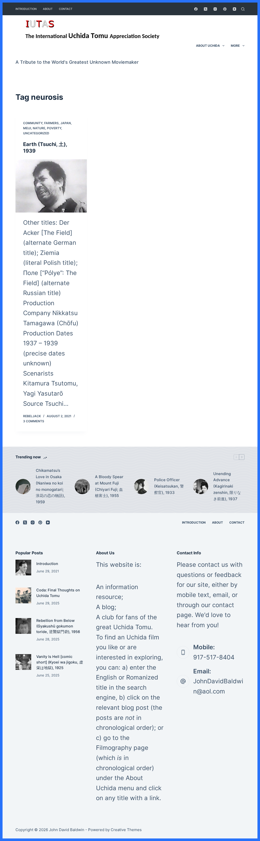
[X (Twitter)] (205, 9)
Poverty (54, 128)
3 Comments (33, 421)
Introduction (47, 563)
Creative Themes (126, 829)
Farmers (51, 123)
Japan (65, 123)
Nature (39, 128)
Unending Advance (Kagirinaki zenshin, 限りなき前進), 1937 (227, 486)
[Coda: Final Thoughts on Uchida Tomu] (23, 595)
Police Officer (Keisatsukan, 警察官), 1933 (169, 486)
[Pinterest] (224, 9)
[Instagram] (215, 9)
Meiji (27, 128)
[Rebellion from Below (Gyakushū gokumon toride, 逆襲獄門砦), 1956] (23, 626)
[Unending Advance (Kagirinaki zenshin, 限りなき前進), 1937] (200, 486)
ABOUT (48, 9)
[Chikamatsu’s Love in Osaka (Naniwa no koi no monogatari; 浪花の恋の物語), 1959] (23, 486)
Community (32, 123)
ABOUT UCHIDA (208, 45)
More (235, 45)
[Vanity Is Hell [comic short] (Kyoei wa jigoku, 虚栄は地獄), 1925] (23, 662)
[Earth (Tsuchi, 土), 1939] (51, 186)
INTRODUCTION (26, 9)
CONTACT (65, 9)
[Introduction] (23, 567)
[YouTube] (234, 9)
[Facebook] (196, 9)
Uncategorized (36, 133)
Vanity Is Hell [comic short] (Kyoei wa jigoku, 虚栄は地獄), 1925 (59, 662)
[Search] (243, 9)
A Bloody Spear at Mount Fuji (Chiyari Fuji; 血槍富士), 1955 (109, 486)
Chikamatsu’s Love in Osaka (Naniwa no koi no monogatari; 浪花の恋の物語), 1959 (50, 486)
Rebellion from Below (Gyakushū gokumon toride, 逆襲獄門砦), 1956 (58, 626)
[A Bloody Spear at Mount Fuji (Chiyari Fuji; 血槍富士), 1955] (82, 486)
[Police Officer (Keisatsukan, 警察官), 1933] (141, 486)
